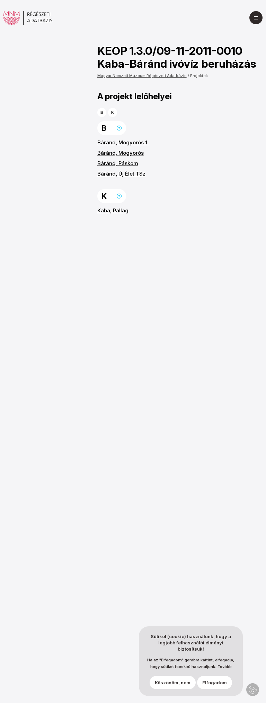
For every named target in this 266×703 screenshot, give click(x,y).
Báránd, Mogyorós (120, 153)
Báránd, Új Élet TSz (121, 173)
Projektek (199, 75)
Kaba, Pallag (112, 210)
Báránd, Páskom (117, 163)
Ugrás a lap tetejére (119, 128)
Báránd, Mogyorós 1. (123, 142)
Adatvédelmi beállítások (252, 689)
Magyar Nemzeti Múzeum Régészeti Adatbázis (142, 75)
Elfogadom (214, 682)
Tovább (225, 666)
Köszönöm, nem (172, 682)
